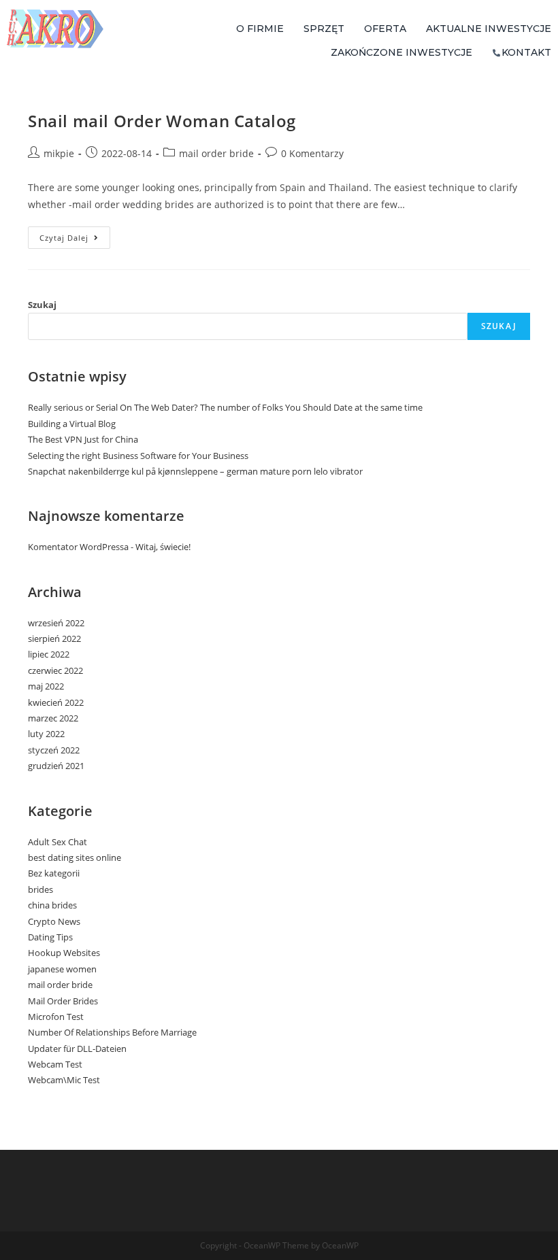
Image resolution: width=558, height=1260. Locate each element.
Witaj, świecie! (163, 547)
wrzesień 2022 (56, 623)
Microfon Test (56, 1016)
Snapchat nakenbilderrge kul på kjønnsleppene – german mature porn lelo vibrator (195, 471)
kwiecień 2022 (56, 702)
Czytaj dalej (74, 234)
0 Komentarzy (312, 153)
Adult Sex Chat (57, 842)
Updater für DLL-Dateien (77, 1048)
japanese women (62, 969)
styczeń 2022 (54, 750)
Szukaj (42, 305)
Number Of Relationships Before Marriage (112, 1032)
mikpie (59, 153)
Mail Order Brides (63, 1001)
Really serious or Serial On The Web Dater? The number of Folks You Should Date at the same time (225, 407)
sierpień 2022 (54, 638)
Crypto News (54, 921)
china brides (52, 905)
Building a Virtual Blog (72, 424)
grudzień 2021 (56, 766)
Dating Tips (50, 937)
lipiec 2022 (48, 654)
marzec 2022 (53, 718)
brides (40, 889)
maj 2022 (46, 686)
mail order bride (216, 153)
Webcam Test (55, 1064)
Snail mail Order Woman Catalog (162, 120)
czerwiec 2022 (55, 670)
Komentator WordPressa (78, 547)
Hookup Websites (64, 953)
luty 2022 (46, 734)
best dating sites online (74, 857)
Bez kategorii (54, 873)
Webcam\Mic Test (64, 1080)
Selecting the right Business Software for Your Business (138, 455)
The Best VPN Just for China (83, 439)
